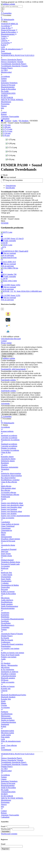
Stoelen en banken (8, 720)
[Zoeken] (2, 9)
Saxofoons (5, 621)
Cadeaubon (5, 817)
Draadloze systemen (8, 674)
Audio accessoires (7, 682)
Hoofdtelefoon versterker (10, 480)
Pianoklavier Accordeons (10, 440)
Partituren (4, 712)
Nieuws (4, 804)
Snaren (3, 499)
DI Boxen (4, 680)
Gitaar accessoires (7, 518)
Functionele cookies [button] (8, 380)
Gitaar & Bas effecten (9, 482)
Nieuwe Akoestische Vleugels (12, 760)
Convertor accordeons (9, 438)
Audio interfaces (7, 600)
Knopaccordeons (7, 431)
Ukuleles (4, 465)
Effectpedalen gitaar (8, 488)
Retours (4, 813)
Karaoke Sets (6, 699)
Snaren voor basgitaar (9, 509)
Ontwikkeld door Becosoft (11, 339)
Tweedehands (6, 750)
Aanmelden (6, 831)
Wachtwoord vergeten (9, 834)
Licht (3, 739)
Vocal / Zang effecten (9, 745)
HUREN (4, 794)
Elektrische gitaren (8, 461)
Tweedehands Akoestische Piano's (13, 762)
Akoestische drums (8, 545)
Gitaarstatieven (6, 530)
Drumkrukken (6, 581)
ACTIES (4, 769)
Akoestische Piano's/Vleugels (12, 634)
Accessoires (5, 566)
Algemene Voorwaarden (10, 815)
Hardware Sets (6, 573)
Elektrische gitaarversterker (11, 473)
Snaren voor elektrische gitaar (12, 503)
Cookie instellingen (8, 345)
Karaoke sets (5, 688)
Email (3, 826)
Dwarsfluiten (6, 623)
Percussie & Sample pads (10, 564)
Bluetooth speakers (8, 678)
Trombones (5, 613)
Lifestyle (4, 691)
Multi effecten (6, 486)
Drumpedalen (6, 577)
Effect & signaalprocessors (11, 741)
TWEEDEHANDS (8, 792)
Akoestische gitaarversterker (11, 476)
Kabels (3, 726)
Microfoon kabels (7, 733)
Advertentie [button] (5, 404)
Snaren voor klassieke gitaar (11, 507)
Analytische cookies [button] (8, 391)
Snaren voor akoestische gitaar (12, 505)
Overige (4, 705)
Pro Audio (5, 790)
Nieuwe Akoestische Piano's (11, 758)
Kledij (3, 701)
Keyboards (5, 638)
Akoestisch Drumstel (8, 549)
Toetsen (4, 629)
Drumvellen (5, 587)
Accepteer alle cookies (25, 354)
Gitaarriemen (6, 528)
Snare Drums (6, 554)
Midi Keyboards (7, 640)
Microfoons (5, 598)
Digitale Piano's (7, 636)
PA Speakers (24, 121)
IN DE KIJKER (7, 796)
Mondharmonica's (7, 625)
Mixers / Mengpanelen (9, 665)
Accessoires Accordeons (10, 450)
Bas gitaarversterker (8, 478)
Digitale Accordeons (8, 448)
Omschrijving (11, 186)
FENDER (4, 223)
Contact (4, 341)
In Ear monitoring (7, 670)
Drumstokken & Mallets (10, 585)
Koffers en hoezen (8, 592)
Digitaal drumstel (7, 560)
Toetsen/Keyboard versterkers (12, 644)
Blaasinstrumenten (8, 608)
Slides (3, 535)
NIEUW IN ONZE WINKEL (12, 798)
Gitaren (3, 779)
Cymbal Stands (6, 575)
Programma (5, 802)
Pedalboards (5, 497)
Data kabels (5, 737)
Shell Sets (4, 551)
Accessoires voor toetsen (10, 648)
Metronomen (5, 716)
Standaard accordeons (9, 436)
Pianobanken (6, 646)
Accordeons (5, 427)
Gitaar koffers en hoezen (10, 524)
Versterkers (5, 469)
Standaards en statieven (9, 672)
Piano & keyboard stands (10, 655)
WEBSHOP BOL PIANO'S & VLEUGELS (17, 754)
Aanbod (8, 121)
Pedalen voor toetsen (8, 657)
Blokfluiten (5, 617)
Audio (15, 121)
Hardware (4, 568)
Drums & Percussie (8, 541)
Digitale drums (6, 556)
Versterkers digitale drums (10, 562)
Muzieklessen (6, 800)
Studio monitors (7, 604)
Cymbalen (5, 583)
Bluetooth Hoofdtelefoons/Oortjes (13, 695)
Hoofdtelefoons (6, 602)
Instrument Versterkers (9, 781)
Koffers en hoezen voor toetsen (12, 653)
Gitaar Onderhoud (7, 526)
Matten (3, 703)
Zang (3, 748)
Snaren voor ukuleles (9, 514)
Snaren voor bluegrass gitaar (11, 511)
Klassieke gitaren (7, 457)
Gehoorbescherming (8, 676)
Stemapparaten (6, 537)
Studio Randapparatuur (9, 606)
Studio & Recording (8, 594)
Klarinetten (5, 615)
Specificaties (10, 188)
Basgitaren (5, 463)
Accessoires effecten (8, 492)
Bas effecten (5, 490)
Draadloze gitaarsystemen (10, 539)
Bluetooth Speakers (8, 697)
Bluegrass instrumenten (9, 467)
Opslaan (22, 414)
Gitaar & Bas (6, 452)
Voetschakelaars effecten (10, 495)
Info (2, 807)
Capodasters (5, 522)
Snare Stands (6, 579)
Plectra (3, 532)
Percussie (4, 589)
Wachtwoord (5, 829)
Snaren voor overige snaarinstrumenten (15, 516)
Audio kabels (6, 735)
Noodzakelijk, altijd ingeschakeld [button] (13, 369)
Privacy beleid (6, 343)
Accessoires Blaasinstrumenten (12, 619)
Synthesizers (5, 642)
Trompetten (5, 627)
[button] (1, 57)
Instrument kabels (7, 731)
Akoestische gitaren (8, 459)
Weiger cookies (7, 356)
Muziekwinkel (6, 771)
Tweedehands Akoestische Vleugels (14, 764)
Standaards (5, 724)
